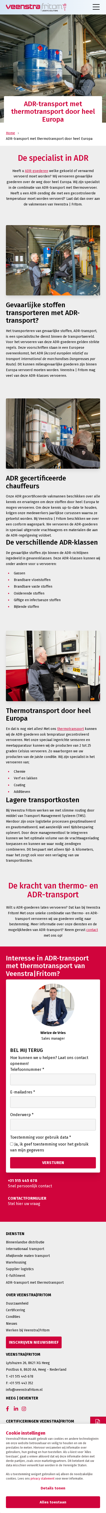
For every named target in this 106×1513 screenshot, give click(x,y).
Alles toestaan (53, 1502)
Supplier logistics (20, 1269)
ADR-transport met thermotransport (35, 1282)
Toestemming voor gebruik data (40, 1137)
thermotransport (70, 729)
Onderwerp (22, 1114)
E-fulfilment (15, 1276)
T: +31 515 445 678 (19, 1376)
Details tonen (53, 1488)
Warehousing (16, 1262)
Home (10, 133)
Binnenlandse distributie (25, 1242)
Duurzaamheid (17, 1303)
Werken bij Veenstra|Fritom (28, 1330)
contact (92, 930)
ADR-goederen (36, 171)
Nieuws (11, 1324)
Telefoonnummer (27, 1069)
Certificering (15, 1310)
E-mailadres (22, 1092)
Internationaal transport (25, 1249)
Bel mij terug (26, 1050)
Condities (13, 1317)
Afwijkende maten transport (28, 1256)
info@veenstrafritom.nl (24, 1390)
